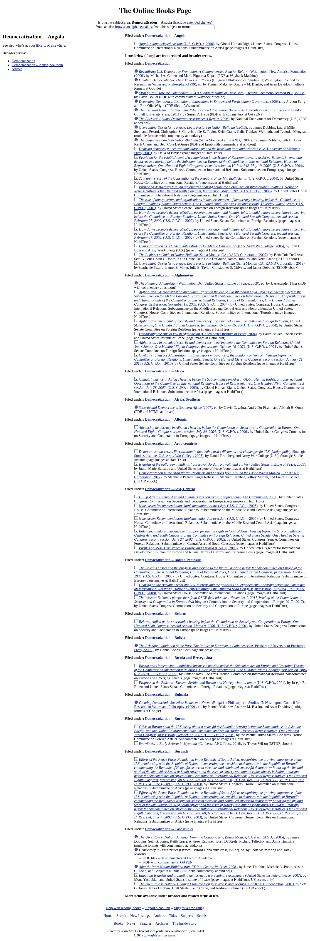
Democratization (23, 61)
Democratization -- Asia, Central (170, 489)
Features (146, 923)
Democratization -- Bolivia (165, 638)
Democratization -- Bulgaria (166, 694)
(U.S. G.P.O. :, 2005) (216, 189)
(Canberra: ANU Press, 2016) (190, 743)
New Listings (140, 916)
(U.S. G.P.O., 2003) (220, 772)
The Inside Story (184, 923)
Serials (202, 916)
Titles (173, 916)
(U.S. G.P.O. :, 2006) (176, 44)
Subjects (187, 916)
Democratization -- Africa (164, 371)
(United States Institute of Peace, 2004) (198, 334)
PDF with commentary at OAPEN (168, 862)
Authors (159, 916)
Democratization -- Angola (165, 36)
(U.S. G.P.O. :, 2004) (218, 162)
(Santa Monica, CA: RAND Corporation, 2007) (203, 255)
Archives (161, 923)
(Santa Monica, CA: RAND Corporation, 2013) (222, 263)
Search (121, 916)
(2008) (188, 867)
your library (37, 45)
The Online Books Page (155, 10)
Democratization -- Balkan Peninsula (173, 560)
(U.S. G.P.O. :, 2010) (218, 359)
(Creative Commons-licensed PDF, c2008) (222, 93)
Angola (17, 69)
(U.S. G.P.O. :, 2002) (219, 217)
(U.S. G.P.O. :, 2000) (219, 589)
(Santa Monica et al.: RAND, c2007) (195, 140)
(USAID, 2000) (188, 548)
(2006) (184, 119)
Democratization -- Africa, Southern (37, 65)
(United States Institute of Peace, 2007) (220, 875)
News (131, 923)
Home (107, 916)
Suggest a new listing (189, 908)
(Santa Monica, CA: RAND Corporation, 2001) (216, 884)
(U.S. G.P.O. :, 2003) (219, 572)
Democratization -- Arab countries (171, 443)
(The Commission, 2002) (208, 497)
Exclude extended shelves (192, 22)
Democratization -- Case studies (169, 829)
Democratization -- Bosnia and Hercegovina (178, 658)
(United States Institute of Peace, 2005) (222, 464)
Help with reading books (123, 908)
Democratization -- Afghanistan (169, 275)
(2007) (175, 407)
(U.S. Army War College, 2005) (211, 246)
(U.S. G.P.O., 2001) (212, 683)
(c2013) (193, 127)
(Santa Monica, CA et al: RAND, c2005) (211, 837)
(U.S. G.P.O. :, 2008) (217, 731)
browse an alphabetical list (134, 27)
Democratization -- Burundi (166, 751)
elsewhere (58, 45)
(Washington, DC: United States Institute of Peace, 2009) (199, 283)
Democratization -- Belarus (165, 613)
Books (118, 923)
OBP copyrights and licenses (154, 935)
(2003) (209, 101)
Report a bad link (157, 908)
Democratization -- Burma (165, 718)
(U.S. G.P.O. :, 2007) (219, 204)
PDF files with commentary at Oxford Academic (178, 858)
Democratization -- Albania (166, 419)
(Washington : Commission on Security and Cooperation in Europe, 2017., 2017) (219, 600)
